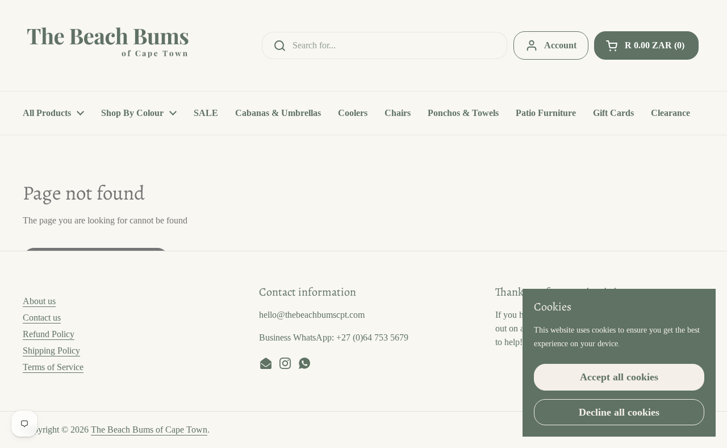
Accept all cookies (619, 377)
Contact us (42, 317)
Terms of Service (53, 367)
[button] (646, 45)
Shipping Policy (51, 350)
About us (39, 301)
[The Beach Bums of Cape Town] (108, 45)
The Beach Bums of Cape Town (149, 429)
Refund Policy (48, 334)
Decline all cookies (619, 412)
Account (560, 45)
